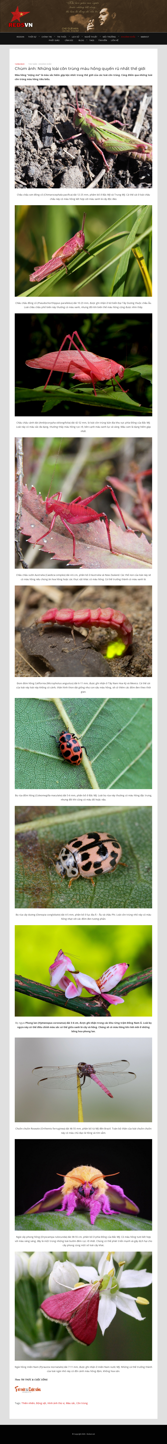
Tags (91, 40)
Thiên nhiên (28, 1403)
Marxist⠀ (146, 36)
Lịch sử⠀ (76, 36)
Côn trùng (82, 1403)
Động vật (41, 1403)
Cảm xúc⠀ (70, 40)
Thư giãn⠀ (33, 64)
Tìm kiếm (102, 40)
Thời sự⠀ (33, 36)
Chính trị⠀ (47, 36)
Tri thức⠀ (62, 36)
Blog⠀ (82, 40)
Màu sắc (70, 1403)
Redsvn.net (91, 1434)
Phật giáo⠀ (55, 40)
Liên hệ (114, 40)
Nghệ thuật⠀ (92, 36)
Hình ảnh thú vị (56, 1403)
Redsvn (20, 36)
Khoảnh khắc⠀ (129, 36)
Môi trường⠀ (110, 36)
